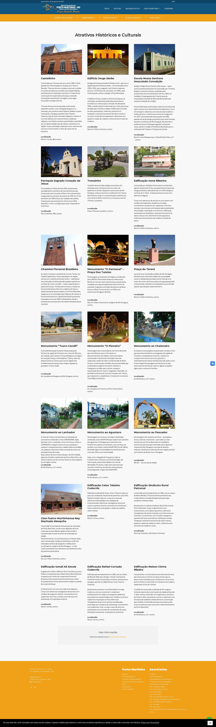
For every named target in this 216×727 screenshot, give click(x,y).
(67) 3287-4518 (36, 682)
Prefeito (152, 674)
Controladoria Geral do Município (161, 679)
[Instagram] (35, 687)
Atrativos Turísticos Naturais (131, 679)
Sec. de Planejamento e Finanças (161, 702)
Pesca (124, 684)
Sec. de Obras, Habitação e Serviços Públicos (165, 699)
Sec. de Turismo (155, 707)
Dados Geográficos (128, 677)
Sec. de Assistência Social (158, 689)
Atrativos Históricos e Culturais (132, 682)
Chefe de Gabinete (156, 677)
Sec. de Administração (157, 687)
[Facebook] (31, 687)
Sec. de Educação (156, 692)
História (124, 674)
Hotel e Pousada (127, 689)
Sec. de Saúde (154, 704)
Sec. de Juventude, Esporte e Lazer (162, 697)
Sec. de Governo (155, 694)
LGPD (173, 1)
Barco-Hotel (126, 687)
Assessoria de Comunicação (159, 684)
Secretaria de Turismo (117, 637)
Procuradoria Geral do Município (160, 682)
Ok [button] (210, 723)
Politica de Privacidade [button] (150, 723)
